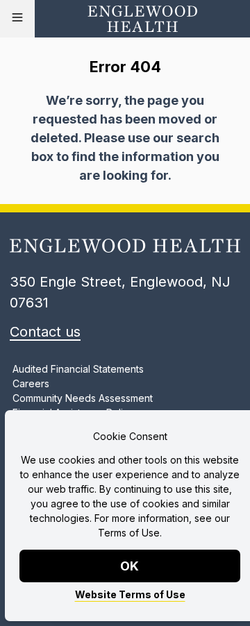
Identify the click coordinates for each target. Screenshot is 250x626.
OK (130, 566)
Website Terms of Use (130, 594)
